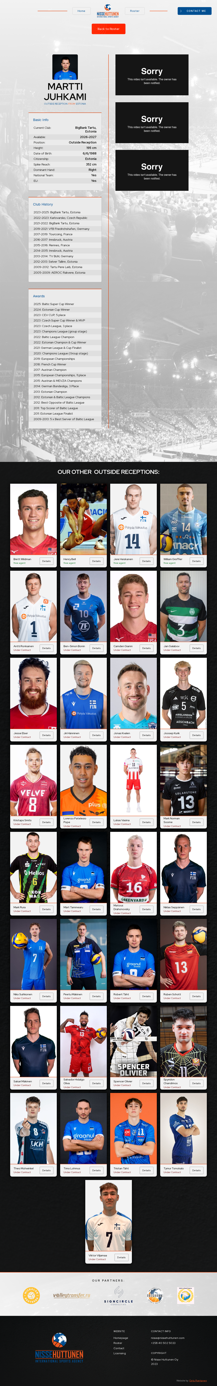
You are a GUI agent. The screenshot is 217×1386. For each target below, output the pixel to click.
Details (46, 561)
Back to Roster (109, 29)
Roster (134, 11)
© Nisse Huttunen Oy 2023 (164, 1362)
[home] (108, 11)
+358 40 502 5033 (163, 1343)
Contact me (196, 10)
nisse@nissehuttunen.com (168, 1338)
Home (81, 11)
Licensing (120, 1353)
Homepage (121, 1338)
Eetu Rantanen (198, 1380)
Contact (119, 1348)
